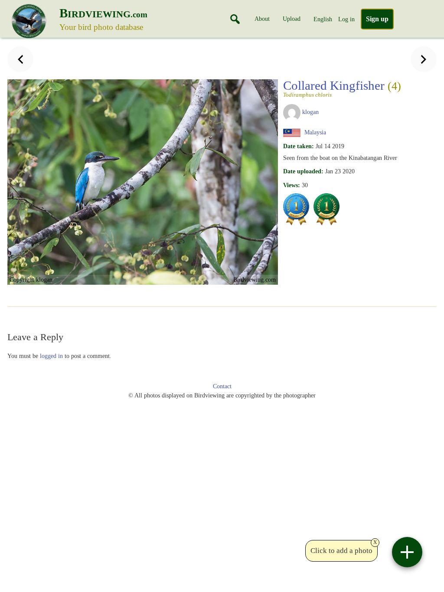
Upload (291, 18)
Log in (346, 19)
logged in (51, 355)
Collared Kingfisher (342, 88)
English (322, 19)
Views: (291, 185)
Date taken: (298, 146)
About (262, 18)
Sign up (377, 19)
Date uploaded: (303, 171)
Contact (222, 386)
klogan (310, 111)
